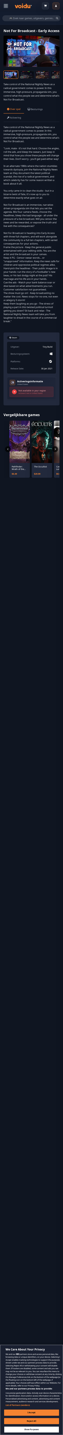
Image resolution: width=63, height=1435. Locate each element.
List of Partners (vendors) (18, 1405)
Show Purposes (31, 1429)
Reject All (31, 1421)
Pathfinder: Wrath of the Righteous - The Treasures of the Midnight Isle (19, 467)
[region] (31, 1390)
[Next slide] (53, 51)
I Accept (31, 1412)
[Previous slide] (10, 51)
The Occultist (40, 466)
